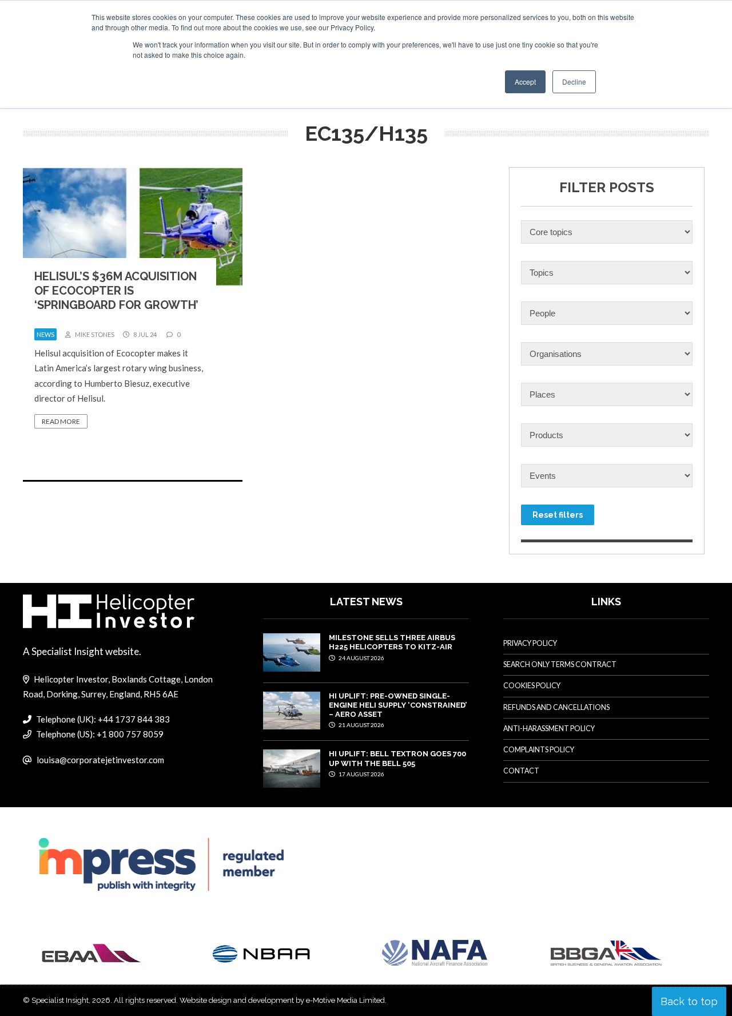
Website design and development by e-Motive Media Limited (282, 1000)
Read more (61, 421)
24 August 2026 (360, 657)
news (45, 334)
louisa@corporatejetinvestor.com (100, 760)
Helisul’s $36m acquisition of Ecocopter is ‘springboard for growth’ (116, 290)
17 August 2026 (360, 774)
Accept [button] (525, 81)
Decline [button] (574, 81)
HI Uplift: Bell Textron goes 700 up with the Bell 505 (397, 758)
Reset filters (557, 514)
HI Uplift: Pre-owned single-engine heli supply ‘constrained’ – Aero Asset (398, 705)
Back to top (689, 1001)
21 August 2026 (360, 724)
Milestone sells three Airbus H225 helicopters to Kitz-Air (392, 642)
